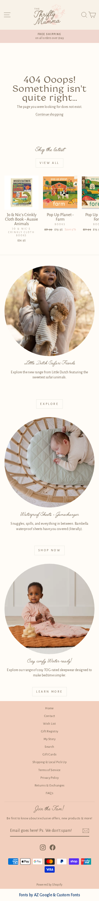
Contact (49, 716)
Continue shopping (50, 114)
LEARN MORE (49, 691)
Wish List (49, 723)
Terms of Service (49, 770)
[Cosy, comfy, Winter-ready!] (49, 609)
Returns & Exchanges (50, 785)
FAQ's (50, 793)
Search (49, 747)
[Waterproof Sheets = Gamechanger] (49, 462)
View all (49, 162)
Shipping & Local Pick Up (49, 762)
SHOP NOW (49, 550)
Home (49, 708)
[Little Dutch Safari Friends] (49, 311)
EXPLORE (49, 403)
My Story (49, 739)
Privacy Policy (49, 778)
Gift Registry (49, 731)
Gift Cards (49, 754)
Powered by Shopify (49, 884)
